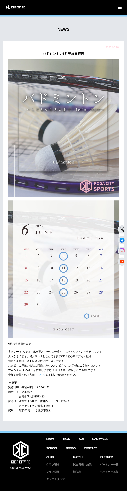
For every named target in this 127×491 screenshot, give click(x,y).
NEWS (50, 439)
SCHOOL (52, 448)
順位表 (77, 471)
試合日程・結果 (82, 464)
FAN (81, 439)
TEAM (66, 439)
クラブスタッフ (55, 479)
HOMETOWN (100, 439)
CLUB (50, 457)
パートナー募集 (109, 471)
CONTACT (90, 448)
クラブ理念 (53, 464)
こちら (41, 374)
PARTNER (106, 457)
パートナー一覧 (109, 464)
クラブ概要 (53, 471)
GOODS (71, 448)
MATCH (78, 457)
